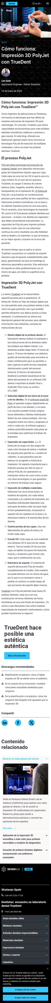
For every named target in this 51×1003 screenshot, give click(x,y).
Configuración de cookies (25, 990)
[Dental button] (27, 869)
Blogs (9, 10)
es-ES (37, 3)
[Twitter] (31, 723)
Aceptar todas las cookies (25, 998)
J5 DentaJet (41, 191)
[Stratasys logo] (10, 869)
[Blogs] (3, 10)
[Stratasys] (2, 4)
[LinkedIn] (4, 723)
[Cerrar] (47, 968)
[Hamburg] (47, 3)
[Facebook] (18, 723)
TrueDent (15, 294)
